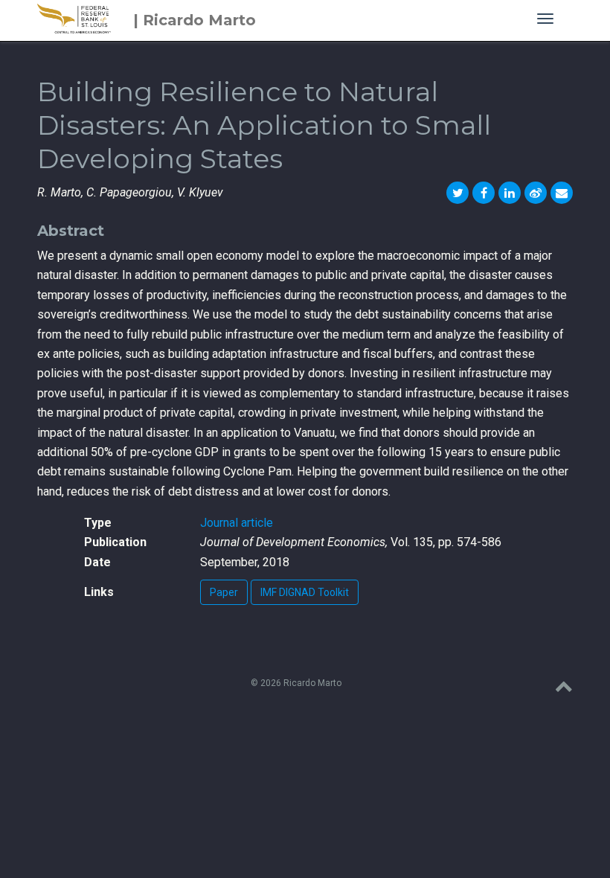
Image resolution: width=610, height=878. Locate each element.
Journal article (236, 523)
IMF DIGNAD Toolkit (304, 592)
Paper (224, 592)
